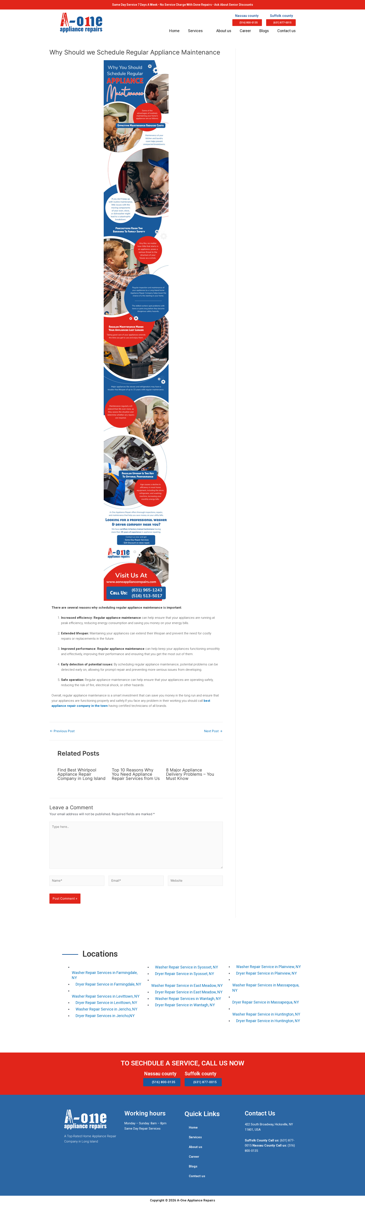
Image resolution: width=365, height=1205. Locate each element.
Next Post (213, 731)
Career (245, 31)
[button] (247, 22)
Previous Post (62, 731)
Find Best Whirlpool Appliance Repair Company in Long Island (81, 774)
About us (223, 31)
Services (195, 31)
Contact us (286, 31)
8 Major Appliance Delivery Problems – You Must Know (190, 774)
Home (174, 31)
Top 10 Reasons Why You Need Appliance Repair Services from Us (136, 774)
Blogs (264, 31)
